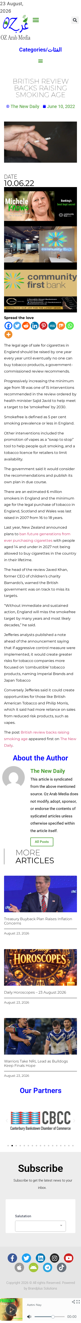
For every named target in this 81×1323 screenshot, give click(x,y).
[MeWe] (52, 326)
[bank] (40, 311)
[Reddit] (26, 326)
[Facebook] (8, 326)
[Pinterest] (43, 326)
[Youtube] (68, 1258)
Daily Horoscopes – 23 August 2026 (35, 992)
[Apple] (19, 1267)
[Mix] (61, 326)
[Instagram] (54, 1258)
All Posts (42, 842)
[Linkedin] (35, 326)
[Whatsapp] (70, 326)
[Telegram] (47, 1267)
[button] (36, 20)
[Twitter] (17, 326)
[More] (8, 334)
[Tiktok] (61, 1267)
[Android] (33, 1267)
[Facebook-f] (12, 1258)
